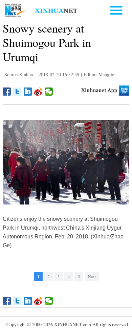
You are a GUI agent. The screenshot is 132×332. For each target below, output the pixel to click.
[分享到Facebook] (7, 91)
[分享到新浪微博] (38, 91)
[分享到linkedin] (28, 91)
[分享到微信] (49, 91)
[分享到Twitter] (17, 91)
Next (92, 276)
